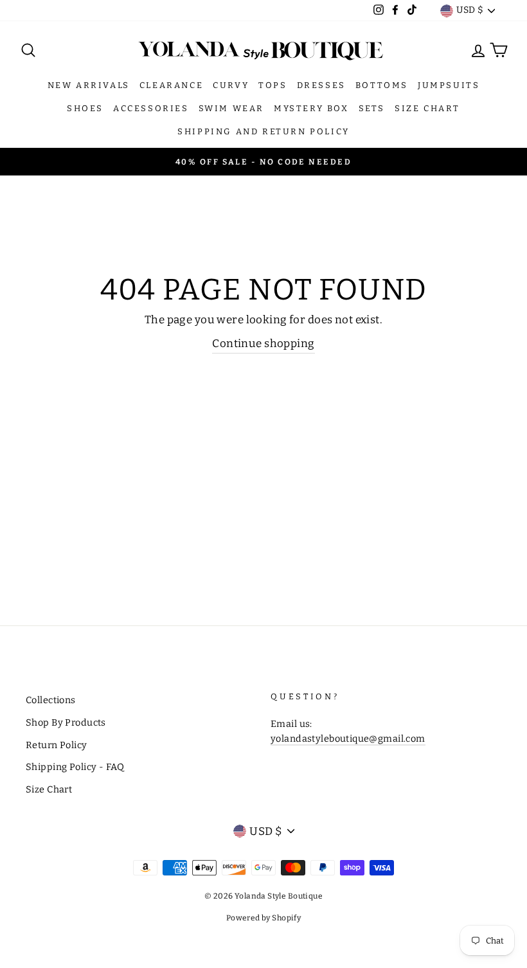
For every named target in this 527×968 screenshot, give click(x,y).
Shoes (85, 108)
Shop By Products (66, 722)
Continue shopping (263, 343)
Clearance (171, 85)
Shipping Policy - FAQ (75, 767)
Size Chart (427, 108)
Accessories (151, 108)
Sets (372, 108)
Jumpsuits (448, 85)
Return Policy (56, 745)
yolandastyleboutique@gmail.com (348, 738)
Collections (51, 700)
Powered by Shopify (263, 917)
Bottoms (381, 85)
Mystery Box (311, 108)
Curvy (231, 85)
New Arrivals (89, 85)
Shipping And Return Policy (263, 131)
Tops (272, 85)
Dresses (321, 85)
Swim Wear (231, 108)
